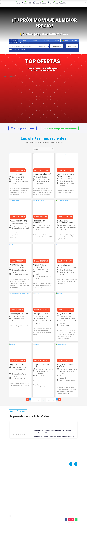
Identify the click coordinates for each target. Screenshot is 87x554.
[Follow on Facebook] (66, 519)
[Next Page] (57, 399)
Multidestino (27, 43)
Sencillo (19, 43)
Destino (22, 44)
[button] (75, 464)
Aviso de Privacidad (45, 534)
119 (34, 400)
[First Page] (27, 399)
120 (39, 400)
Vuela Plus (62, 3)
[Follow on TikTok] (72, 519)
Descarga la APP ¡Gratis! (22, 128)
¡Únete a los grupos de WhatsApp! (60, 128)
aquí (51, 528)
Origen (11, 44)
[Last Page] (59, 399)
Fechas (34, 44)
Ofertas (17, 3)
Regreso (43, 44)
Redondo (13, 43)
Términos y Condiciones (46, 532)
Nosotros (43, 3)
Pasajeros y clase (54, 44)
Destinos (36, 3)
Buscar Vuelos (73, 46)
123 (54, 400)
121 (44, 400)
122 (48, 400)
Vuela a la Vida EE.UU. (73, 523)
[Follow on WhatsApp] (76, 519)
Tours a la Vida (26, 3)
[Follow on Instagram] (69, 519)
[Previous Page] (30, 399)
